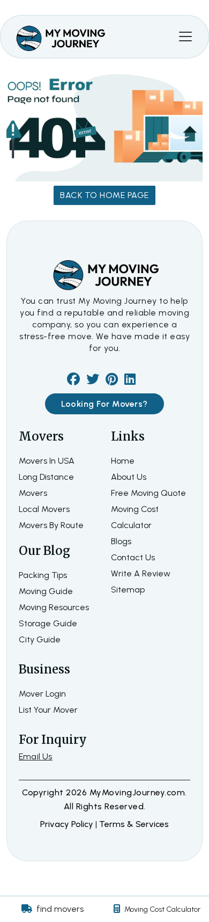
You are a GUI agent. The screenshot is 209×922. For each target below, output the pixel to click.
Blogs (121, 541)
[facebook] (73, 381)
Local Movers (44, 509)
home (123, 461)
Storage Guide (48, 623)
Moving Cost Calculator (162, 909)
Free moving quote (148, 493)
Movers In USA (46, 461)
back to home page (104, 195)
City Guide (40, 639)
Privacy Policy (67, 824)
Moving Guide (46, 591)
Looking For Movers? (104, 404)
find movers (60, 909)
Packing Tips (43, 575)
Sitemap (128, 589)
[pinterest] (112, 381)
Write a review (140, 573)
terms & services (134, 824)
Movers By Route (51, 525)
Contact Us (133, 557)
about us (128, 477)
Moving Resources (54, 607)
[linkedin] (130, 381)
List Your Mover (48, 710)
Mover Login (42, 694)
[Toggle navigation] (185, 36)
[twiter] (92, 381)
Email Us (36, 756)
